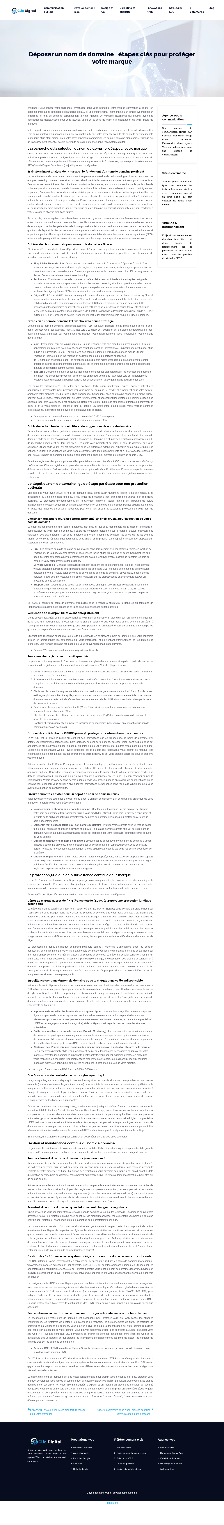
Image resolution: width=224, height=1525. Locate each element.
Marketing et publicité (127, 10)
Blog (211, 8)
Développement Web (84, 10)
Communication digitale (54, 10)
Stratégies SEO (176, 10)
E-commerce (197, 10)
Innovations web (155, 10)
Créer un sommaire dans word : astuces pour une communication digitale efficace (123, 1412)
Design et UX (107, 10)
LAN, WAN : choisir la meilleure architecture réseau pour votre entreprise (57, 1412)
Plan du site (112, 1503)
